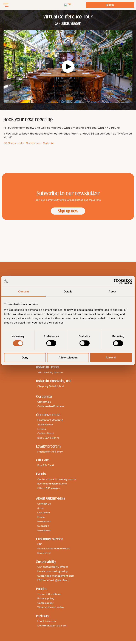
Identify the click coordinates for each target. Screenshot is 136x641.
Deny (25, 357)
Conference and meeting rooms (56, 479)
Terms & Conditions (49, 594)
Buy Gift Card (45, 465)
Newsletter (44, 530)
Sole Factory (45, 424)
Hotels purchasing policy (52, 571)
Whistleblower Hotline (50, 607)
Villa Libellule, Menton (50, 372)
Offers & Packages (48, 488)
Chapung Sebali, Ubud (50, 386)
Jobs (40, 508)
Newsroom (44, 521)
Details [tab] (68, 291)
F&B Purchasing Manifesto (53, 580)
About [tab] (112, 291)
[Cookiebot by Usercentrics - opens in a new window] (116, 281)
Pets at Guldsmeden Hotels (53, 548)
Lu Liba (41, 429)
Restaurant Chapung (50, 420)
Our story (43, 512)
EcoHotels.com (46, 621)
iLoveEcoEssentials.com (51, 625)
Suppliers (43, 526)
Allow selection (68, 357)
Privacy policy (45, 598)
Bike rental (43, 553)
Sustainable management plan (55, 576)
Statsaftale (44, 402)
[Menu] (6, 5)
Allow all (111, 357)
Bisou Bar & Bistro (48, 438)
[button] (68, 66)
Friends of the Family (50, 451)
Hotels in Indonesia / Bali (53, 381)
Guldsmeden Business (50, 406)
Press (41, 517)
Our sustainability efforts (52, 567)
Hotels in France (48, 367)
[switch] (51, 343)
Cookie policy (45, 603)
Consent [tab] (23, 291)
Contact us (44, 503)
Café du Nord (45, 433)
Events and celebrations (52, 484)
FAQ (39, 544)
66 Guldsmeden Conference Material (29, 143)
